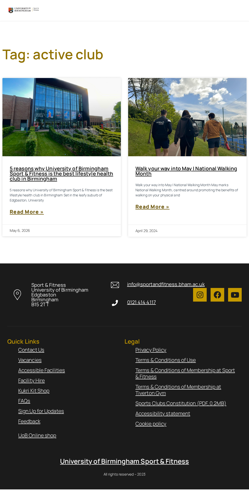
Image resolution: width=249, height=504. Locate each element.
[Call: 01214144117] (115, 303)
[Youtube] (235, 295)
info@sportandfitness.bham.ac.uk (166, 284)
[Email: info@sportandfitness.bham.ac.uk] (115, 285)
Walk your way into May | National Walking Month (186, 171)
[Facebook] (217, 295)
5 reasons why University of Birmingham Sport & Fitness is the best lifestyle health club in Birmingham (61, 173)
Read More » (27, 212)
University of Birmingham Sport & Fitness (124, 461)
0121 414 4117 (141, 302)
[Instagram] (200, 295)
